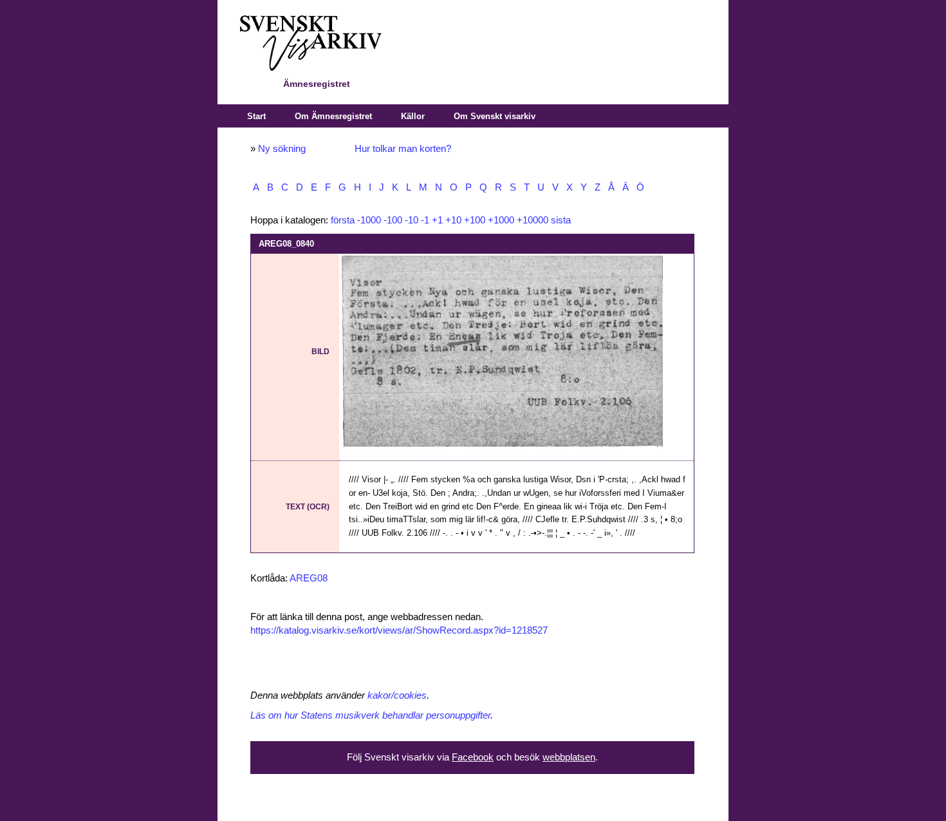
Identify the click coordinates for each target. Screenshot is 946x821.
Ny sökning (282, 149)
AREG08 (309, 578)
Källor (413, 116)
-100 (393, 220)
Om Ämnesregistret (333, 116)
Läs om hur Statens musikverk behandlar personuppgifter (370, 715)
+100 (474, 220)
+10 (453, 220)
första (343, 220)
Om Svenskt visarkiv (494, 116)
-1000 (369, 220)
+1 (437, 220)
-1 (425, 220)
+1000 (501, 220)
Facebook (473, 757)
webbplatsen (569, 757)
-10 (411, 220)
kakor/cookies (397, 695)
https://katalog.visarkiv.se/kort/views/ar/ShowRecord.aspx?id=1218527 (399, 630)
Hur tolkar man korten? (403, 149)
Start (256, 116)
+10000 (532, 220)
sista (561, 220)
